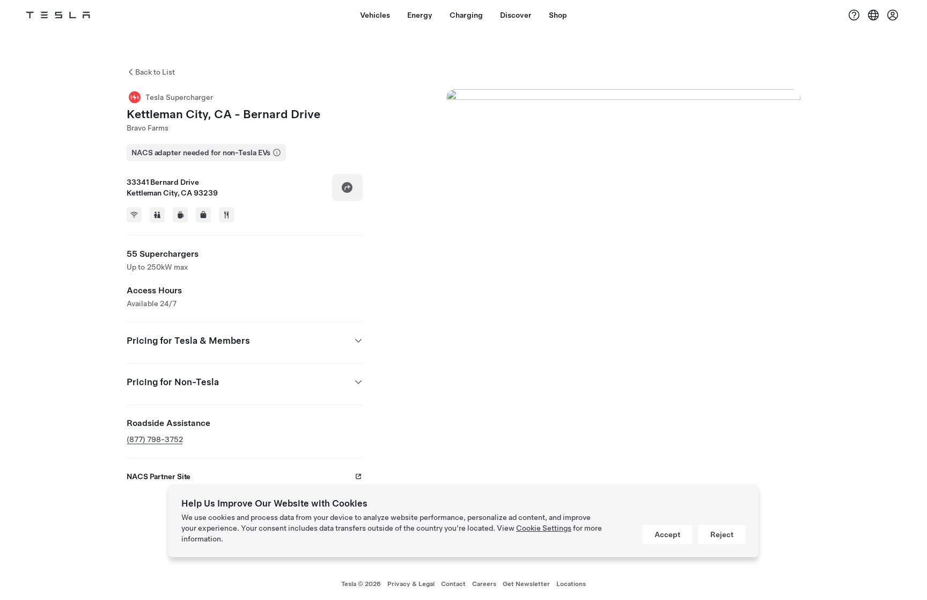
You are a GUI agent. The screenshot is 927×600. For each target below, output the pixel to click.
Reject (721, 534)
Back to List (155, 72)
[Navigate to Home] (58, 15)
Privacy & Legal (411, 584)
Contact (453, 584)
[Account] (892, 15)
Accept (667, 534)
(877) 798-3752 (155, 439)
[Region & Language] (873, 15)
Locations (571, 584)
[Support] (854, 15)
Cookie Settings (543, 528)
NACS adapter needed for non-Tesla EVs (200, 152)
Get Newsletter (526, 584)
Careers (484, 584)
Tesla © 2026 (361, 584)
